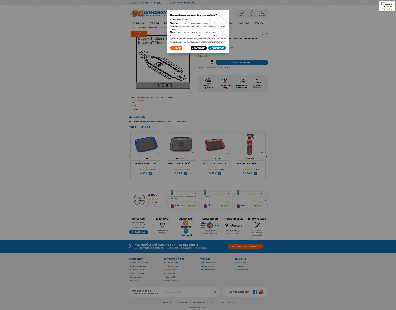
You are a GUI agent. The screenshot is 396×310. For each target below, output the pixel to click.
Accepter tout (218, 48)
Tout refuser (199, 48)
